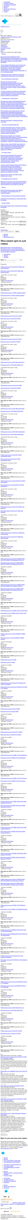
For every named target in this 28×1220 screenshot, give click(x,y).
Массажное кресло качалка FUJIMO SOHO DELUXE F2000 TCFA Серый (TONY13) (12, 589)
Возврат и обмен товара (19, 1202)
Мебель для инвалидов (12, 95)
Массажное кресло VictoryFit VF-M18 (10, 1033)
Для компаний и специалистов (12, 1162)
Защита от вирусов (18, 184)
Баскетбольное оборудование (8, 137)
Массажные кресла (15, 58)
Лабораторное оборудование (8, 113)
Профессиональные (10, 251)
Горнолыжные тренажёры (11, 146)
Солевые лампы (5, 165)
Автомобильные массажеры (8, 76)
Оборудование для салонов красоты (10, 110)
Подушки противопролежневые (12, 83)
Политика (6, 10)
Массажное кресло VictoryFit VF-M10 (10, 318)
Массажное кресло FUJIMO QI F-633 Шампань (13, 757)
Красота (6, 1168)
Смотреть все (4, 230)
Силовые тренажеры (6, 127)
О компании (7, 2)
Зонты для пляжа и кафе (15, 174)
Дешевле (6, 257)
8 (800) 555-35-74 (5, 26)
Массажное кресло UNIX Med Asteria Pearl (12, 411)
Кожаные (18, 250)
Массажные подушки (6, 67)
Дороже (6, 255)
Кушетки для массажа (18, 74)
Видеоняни (4, 207)
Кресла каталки (17, 84)
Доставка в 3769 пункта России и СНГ (11, 36)
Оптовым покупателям (10, 4)
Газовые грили (4, 174)
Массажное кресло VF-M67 (8, 662)
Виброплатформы (5, 58)
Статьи (5, 11)
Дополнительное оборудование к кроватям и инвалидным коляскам (12, 103)
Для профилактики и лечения (11, 1167)
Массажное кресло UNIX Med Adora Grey (12, 1010)
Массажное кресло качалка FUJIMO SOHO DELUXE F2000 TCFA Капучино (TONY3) (12, 884)
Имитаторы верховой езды (8, 135)
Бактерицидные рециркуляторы (17, 165)
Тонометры (4, 198)
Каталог (6, 1157)
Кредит (6, 7)
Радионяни (24, 205)
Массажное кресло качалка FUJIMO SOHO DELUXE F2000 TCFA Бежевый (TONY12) (12, 563)
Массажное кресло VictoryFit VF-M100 (11, 734)
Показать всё (4, 214)
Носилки (22, 108)
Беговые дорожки (5, 131)
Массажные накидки (18, 66)
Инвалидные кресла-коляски (8, 86)
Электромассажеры (8, 72)
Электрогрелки (15, 161)
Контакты (6, 6)
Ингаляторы (4, 205)
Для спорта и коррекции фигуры (12, 1164)
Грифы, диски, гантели (7, 144)
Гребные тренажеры (6, 138)
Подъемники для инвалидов (12, 94)
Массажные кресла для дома (8, 247)
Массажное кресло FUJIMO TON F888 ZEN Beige (14, 909)
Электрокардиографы (14, 108)
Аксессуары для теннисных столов (13, 130)
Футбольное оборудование (17, 145)
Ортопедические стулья (7, 184)
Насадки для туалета (6, 87)
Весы (24, 198)
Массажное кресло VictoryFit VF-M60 (10, 388)
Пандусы (17, 91)
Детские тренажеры (21, 137)
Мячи (14, 144)
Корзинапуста (3, 50)
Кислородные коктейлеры (7, 155)
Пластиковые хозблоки (13, 170)
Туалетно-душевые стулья (7, 91)
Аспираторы (17, 205)
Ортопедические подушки (8, 162)
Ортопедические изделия (7, 166)
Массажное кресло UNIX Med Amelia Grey (12, 365)
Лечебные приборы (6, 183)
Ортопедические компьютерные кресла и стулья (11, 168)
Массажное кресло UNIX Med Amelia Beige (12, 434)
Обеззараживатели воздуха (18, 183)
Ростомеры (3, 200)
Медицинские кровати (7, 101)
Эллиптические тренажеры (8, 133)
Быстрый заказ (9, 280)
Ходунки (3, 81)
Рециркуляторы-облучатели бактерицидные (12, 106)
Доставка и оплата (9, 3)
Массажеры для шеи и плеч (8, 61)
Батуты (14, 127)
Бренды (6, 1171)
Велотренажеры (14, 131)
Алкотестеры (19, 198)
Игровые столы (16, 129)
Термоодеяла (18, 159)
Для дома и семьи (8, 1166)
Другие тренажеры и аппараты (13, 140)
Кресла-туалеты (20, 86)
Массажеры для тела (10, 59)
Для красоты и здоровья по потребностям (12, 158)
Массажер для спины (21, 59)
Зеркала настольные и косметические (12, 190)
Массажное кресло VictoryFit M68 (9, 711)
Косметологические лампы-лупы (9, 190)
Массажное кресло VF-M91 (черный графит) (12, 295)
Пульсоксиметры (11, 198)
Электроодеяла (11, 158)
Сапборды (9, 149)
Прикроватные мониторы (15, 112)
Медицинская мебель (6, 120)
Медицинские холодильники (12, 116)
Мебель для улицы (13, 172)
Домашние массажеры (6, 74)
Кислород (10, 181)
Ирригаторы (4, 181)
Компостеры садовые (6, 176)
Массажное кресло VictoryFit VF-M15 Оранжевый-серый (10, 459)
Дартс (2, 146)
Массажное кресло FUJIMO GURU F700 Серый (13, 613)
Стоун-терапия (20, 76)
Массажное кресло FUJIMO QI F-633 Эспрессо (13, 781)
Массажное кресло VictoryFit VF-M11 (10, 341)
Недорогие (19, 247)
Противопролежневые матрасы (9, 83)
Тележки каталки (10, 115)
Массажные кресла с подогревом (9, 249)
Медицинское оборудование (15, 105)
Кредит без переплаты (10, 9)
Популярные (7, 254)
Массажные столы (14, 65)
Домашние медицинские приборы (10, 167)
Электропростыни (5, 161)
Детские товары (8, 1175)
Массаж (6, 1159)
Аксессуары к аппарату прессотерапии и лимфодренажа (11, 69)
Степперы (17, 135)
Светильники (4, 108)
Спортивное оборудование (20, 141)
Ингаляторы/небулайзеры (20, 181)
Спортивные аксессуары (14, 140)
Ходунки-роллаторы (11, 81)
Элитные (13, 250)
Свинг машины (5, 65)
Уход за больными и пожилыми (12, 1160)
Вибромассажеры (15, 56)
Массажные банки (5, 56)
